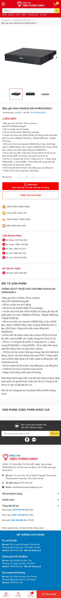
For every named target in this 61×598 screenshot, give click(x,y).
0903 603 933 (16, 566)
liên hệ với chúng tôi (44, 381)
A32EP (11, 15)
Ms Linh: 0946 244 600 (16, 257)
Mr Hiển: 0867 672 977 (16, 249)
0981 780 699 (18, 515)
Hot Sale (43, 15)
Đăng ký (54, 433)
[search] (57, 10)
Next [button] (56, 57)
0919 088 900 (17, 520)
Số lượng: (7, 177)
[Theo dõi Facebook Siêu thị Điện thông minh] (27, 439)
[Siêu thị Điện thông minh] (30, 4)
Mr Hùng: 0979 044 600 (16, 240)
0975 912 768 (16, 582)
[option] (30, 57)
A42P (17, 15)
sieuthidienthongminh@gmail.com (27, 487)
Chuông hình (33, 15)
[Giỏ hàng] (55, 4)
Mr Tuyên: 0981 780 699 (17, 244)
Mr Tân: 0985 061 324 (16, 253)
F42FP (24, 15)
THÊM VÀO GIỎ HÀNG (30, 195)
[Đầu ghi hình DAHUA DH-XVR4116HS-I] (30, 57)
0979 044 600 (26, 483)
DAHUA (18, 112)
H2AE (4, 15)
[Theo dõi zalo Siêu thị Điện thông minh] (34, 439)
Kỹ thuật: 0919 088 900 (16, 273)
